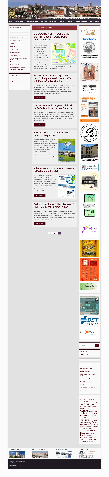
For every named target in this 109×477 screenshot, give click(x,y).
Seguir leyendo (39, 97)
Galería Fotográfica (81, 21)
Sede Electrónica (94, 21)
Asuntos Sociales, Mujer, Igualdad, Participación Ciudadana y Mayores (19, 59)
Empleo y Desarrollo (15, 52)
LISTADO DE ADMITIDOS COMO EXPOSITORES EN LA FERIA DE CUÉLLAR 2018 (52, 36)
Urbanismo (13, 46)
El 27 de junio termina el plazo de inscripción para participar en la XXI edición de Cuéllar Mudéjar (53, 78)
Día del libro (95, 413)
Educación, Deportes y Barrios (17, 37)
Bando (82, 400)
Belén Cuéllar (87, 400)
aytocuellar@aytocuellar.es (15, 465)
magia (87, 433)
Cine (86, 402)
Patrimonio (84, 437)
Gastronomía (95, 426)
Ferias (94, 422)
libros (82, 433)
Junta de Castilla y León (86, 368)
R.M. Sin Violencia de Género (87, 382)
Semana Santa (92, 440)
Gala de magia (88, 426)
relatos (94, 437)
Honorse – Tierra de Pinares (87, 378)
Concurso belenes (92, 406)
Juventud (91, 430)
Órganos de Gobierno (32, 21)
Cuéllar (95, 411)
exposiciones (85, 420)
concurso (83, 406)
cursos (91, 411)
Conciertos (88, 404)
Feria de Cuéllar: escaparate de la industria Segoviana (51, 134)
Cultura (12, 34)
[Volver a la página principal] (54, 9)
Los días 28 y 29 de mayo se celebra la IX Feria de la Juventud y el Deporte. (53, 107)
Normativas (52, 21)
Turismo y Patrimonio (15, 31)
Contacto (12, 81)
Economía (44, 21)
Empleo (85, 418)
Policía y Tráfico (14, 49)
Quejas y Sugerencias (15, 78)
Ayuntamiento (19, 21)
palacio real (89, 435)
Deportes (87, 413)
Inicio (10, 21)
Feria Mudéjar (88, 422)
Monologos (91, 433)
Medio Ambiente (14, 55)
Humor (81, 428)
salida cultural (83, 439)
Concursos (84, 408)
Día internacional (86, 415)
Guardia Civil (83, 385)
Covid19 (89, 408)
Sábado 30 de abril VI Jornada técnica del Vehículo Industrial (54, 170)
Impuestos (62, 21)
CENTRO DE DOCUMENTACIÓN (88, 388)
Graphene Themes (21, 467)
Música (83, 435)
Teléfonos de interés (15, 87)
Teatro (83, 442)
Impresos (70, 21)
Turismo (89, 442)
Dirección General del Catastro (88, 391)
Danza (81, 413)
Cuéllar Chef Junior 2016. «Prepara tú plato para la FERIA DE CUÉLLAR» (54, 206)
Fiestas (12, 43)
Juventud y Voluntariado (16, 40)
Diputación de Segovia (85, 371)
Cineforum (91, 402)
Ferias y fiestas (85, 424)
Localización (13, 84)
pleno (91, 437)
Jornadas (85, 428)
